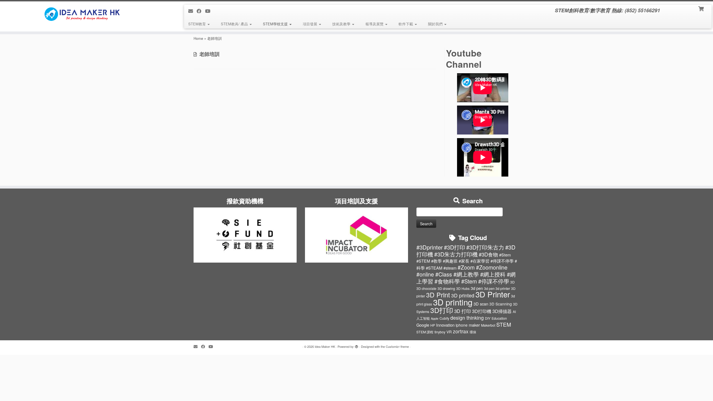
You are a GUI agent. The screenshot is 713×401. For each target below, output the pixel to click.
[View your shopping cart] (701, 8)
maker (474, 325)
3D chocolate (426, 288)
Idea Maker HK (325, 346)
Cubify (444, 318)
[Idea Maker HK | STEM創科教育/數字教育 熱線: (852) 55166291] (82, 13)
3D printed (462, 295)
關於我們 (436, 23)
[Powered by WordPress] (356, 345)
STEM (503, 324)
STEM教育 (197, 23)
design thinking (467, 317)
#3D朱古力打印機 (456, 254)
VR (449, 331)
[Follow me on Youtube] (209, 11)
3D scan (480, 304)
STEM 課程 (424, 331)
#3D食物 (488, 254)
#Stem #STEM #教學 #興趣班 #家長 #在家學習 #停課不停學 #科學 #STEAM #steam (466, 261)
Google (422, 325)
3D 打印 (462, 311)
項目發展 (310, 23)
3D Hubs (463, 288)
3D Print (438, 294)
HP (432, 325)
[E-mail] (192, 11)
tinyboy (439, 331)
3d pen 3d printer (497, 288)
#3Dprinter (429, 247)
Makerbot (488, 325)
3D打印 (441, 310)
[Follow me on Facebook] (201, 11)
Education (499, 318)
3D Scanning (500, 304)
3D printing (452, 302)
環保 (473, 331)
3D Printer (492, 294)
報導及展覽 (375, 23)
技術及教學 (341, 23)
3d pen (477, 288)
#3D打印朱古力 (485, 247)
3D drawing (446, 288)
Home (198, 38)
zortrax (460, 331)
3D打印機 (481, 311)
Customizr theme (397, 346)
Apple (434, 318)
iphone (462, 325)
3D (512, 282)
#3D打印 (454, 247)
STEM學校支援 (276, 23)
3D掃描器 (502, 311)
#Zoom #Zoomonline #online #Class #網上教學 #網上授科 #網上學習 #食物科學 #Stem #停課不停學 (466, 274)
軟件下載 (406, 23)
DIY (487, 318)
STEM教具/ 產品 (235, 23)
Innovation (445, 325)
